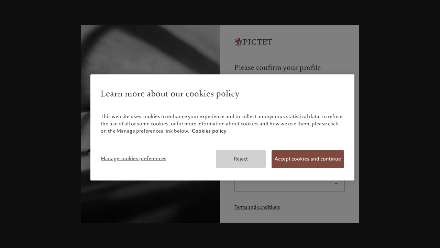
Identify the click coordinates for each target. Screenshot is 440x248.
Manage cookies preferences (133, 158)
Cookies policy (209, 130)
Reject (241, 158)
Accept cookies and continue (308, 158)
